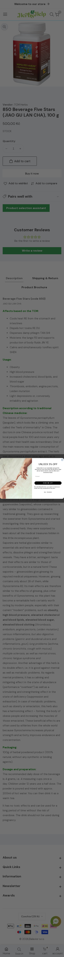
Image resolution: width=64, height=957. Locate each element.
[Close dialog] (62, 460)
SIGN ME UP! (48, 483)
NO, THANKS (48, 492)
